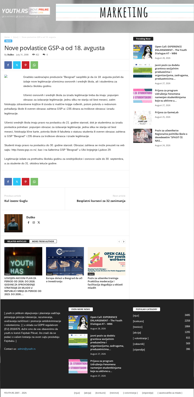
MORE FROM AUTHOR (43, 241)
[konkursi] (138, 321)
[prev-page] (119, 241)
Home (7, 37)
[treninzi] (137, 327)
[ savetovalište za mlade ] (170, 392)
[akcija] (137, 332)
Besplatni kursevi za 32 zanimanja (101, 201)
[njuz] (15, 37)
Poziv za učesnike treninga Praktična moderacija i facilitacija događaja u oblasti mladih (105, 282)
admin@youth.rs (27, 348)
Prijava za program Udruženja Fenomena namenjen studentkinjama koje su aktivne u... (170, 95)
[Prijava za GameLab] (142, 118)
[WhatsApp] (34, 65)
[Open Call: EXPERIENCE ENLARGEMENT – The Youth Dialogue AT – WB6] (142, 52)
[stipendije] (139, 349)
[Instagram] (34, 223)
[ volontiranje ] (141, 338)
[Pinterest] (25, 65)
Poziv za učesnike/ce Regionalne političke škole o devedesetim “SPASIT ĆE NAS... (171, 135)
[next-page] (124, 241)
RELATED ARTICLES (16, 241)
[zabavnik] (138, 344)
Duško (10, 54)
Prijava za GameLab (166, 112)
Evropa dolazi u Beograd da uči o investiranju (64, 279)
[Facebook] (8, 65)
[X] (17, 65)
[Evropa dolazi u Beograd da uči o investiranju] (65, 261)
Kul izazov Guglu (16, 201)
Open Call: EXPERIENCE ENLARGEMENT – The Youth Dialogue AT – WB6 (171, 50)
